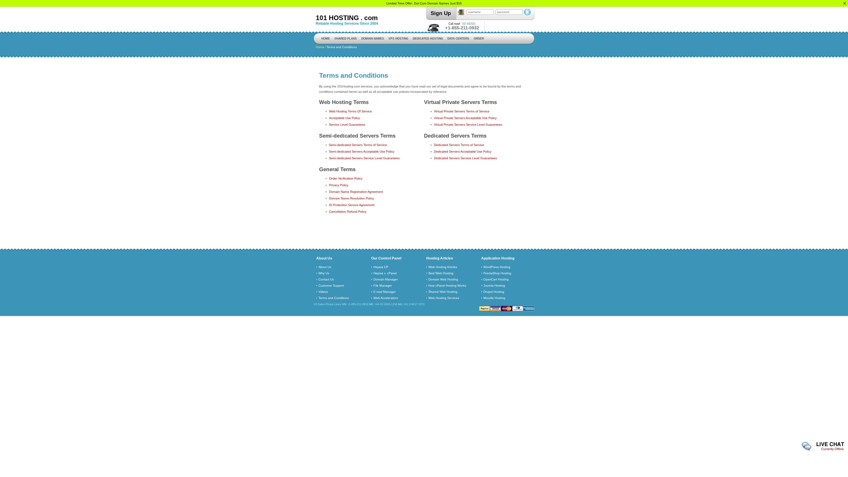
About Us (324, 267)
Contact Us (326, 279)
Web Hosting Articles (442, 267)
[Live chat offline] (823, 446)
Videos (323, 291)
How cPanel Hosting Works (447, 285)
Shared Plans (345, 38)
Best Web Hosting (440, 273)
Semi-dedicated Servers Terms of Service (358, 145)
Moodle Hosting (494, 298)
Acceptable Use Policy (344, 118)
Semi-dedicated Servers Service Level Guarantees (364, 158)
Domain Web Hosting (443, 279)
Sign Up (441, 13)
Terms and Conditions (333, 298)
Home (325, 38)
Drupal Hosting (493, 291)
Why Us (323, 273)
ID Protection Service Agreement (352, 205)
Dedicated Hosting (428, 38)
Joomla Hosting (494, 285)
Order (479, 38)
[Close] (844, 3)
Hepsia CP (380, 267)
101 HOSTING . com (347, 17)
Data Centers (458, 38)
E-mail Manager (384, 291)
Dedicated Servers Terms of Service (459, 145)
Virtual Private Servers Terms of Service (461, 111)
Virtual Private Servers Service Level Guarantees (468, 124)
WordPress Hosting (496, 267)
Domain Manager (385, 279)
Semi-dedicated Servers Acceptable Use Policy (361, 151)
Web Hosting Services (443, 298)
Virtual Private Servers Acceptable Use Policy (465, 118)
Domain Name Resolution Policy (351, 198)
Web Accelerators (385, 298)
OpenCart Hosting (496, 279)
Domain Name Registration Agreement (356, 191)
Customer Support (331, 285)
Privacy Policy (338, 185)
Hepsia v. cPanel (385, 273)
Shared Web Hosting (442, 291)
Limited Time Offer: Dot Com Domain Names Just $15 (424, 3)
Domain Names (372, 38)
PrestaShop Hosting (497, 273)
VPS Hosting (398, 38)
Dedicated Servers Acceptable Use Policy (462, 151)
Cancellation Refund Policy (347, 211)
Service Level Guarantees (347, 124)
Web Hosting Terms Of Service (350, 111)
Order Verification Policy (345, 178)
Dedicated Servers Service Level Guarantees (465, 158)
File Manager (382, 285)
